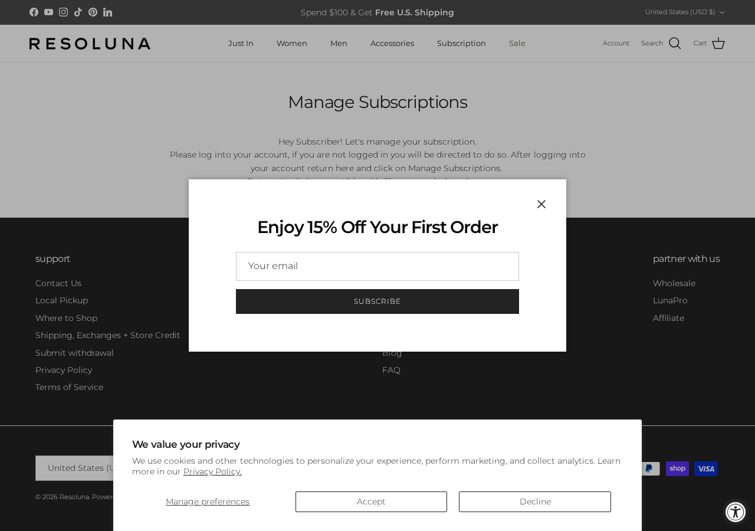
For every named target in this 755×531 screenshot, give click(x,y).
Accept (371, 501)
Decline (535, 501)
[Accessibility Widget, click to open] (736, 512)
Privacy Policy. (212, 471)
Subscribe (377, 301)
